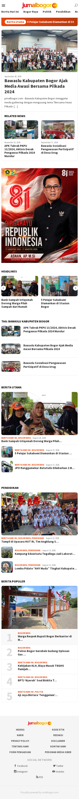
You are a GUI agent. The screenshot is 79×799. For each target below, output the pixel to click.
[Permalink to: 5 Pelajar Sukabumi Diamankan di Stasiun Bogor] (59, 286)
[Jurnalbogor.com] (39, 5)
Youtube (59, 771)
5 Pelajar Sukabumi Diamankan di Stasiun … (43, 453)
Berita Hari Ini (9, 438)
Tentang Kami (20, 746)
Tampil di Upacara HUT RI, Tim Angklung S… (30, 541)
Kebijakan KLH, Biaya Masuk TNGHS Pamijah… (41, 667)
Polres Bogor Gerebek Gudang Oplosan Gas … (43, 652)
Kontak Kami (58, 746)
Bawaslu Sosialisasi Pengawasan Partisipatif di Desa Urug (57, 149)
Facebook (22, 766)
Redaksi (58, 735)
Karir (20, 735)
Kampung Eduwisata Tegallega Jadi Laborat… (45, 554)
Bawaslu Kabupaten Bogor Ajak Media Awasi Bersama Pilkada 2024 (36, 86)
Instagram (22, 771)
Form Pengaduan (20, 752)
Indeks (20, 729)
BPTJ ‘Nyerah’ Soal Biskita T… (37, 680)
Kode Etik (58, 729)
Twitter (59, 766)
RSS (41, 777)
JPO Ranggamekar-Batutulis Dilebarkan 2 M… (45, 468)
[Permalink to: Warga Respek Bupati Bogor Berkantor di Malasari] (39, 607)
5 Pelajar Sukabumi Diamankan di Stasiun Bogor (47, 22)
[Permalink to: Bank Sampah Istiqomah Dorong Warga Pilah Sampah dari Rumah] (19, 286)
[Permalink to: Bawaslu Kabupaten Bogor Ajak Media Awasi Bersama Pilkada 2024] (39, 51)
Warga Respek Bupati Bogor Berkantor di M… (45, 638)
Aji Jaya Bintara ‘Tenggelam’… (38, 695)
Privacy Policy (20, 741)
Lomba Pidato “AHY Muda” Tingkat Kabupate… (46, 568)
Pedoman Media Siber (58, 752)
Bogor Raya (24, 438)
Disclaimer (58, 741)
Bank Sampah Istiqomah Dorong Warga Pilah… (31, 441)
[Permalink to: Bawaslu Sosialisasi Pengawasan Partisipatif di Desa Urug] (58, 129)
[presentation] (3, 288)
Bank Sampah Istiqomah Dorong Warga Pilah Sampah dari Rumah (17, 303)
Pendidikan (38, 538)
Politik (39, 692)
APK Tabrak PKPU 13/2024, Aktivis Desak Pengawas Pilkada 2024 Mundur (19, 151)
